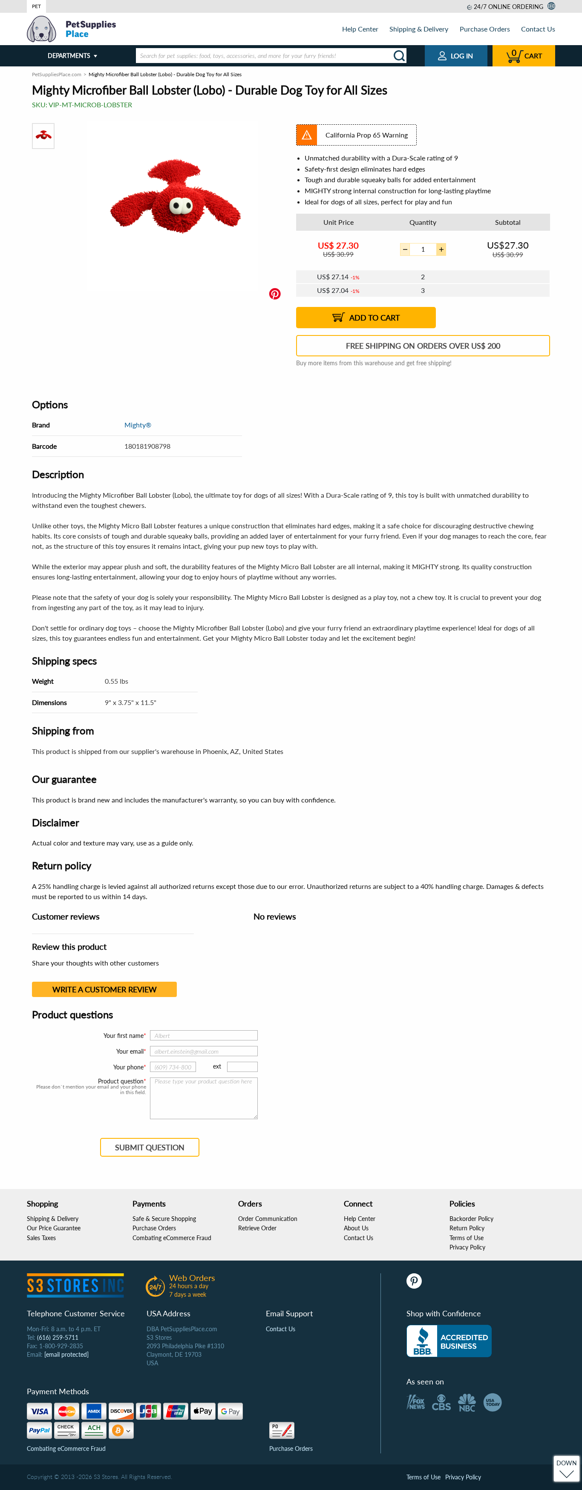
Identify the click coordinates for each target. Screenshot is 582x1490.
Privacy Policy (467, 1247)
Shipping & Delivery (418, 29)
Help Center (360, 29)
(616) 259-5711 (57, 1337)
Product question (121, 1081)
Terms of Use (466, 1237)
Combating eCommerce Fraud (172, 1237)
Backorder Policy (471, 1218)
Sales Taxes (41, 1237)
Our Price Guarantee (54, 1228)
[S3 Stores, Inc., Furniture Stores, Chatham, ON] (449, 1341)
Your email (130, 1051)
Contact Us (538, 29)
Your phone (128, 1067)
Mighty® (137, 425)
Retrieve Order (257, 1228)
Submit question (149, 1147)
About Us (356, 1228)
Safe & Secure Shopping (164, 1218)
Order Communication (267, 1218)
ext (217, 1066)
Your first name (124, 1035)
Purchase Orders (485, 29)
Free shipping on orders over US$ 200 (423, 345)
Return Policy (466, 1228)
